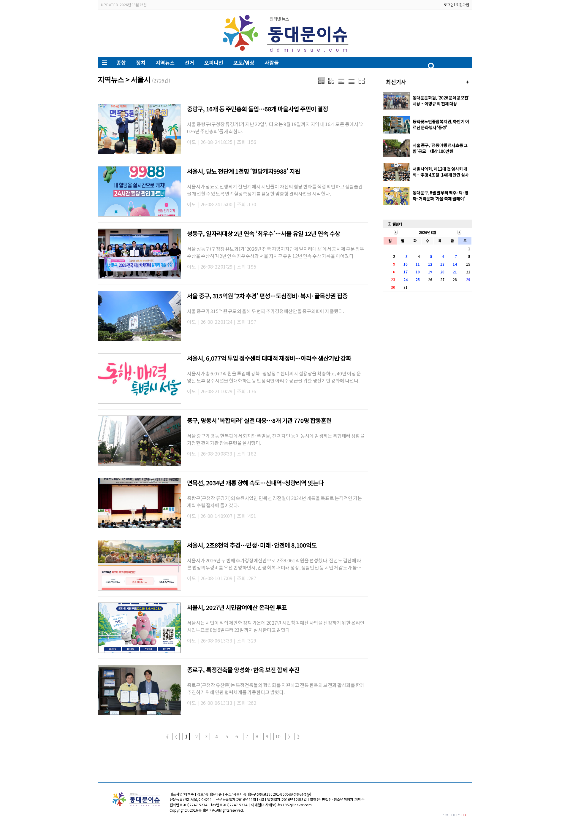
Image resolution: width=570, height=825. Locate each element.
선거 (189, 62)
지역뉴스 (165, 62)
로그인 (449, 4)
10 (278, 736)
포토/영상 (243, 62)
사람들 (272, 62)
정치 (140, 62)
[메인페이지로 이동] (285, 52)
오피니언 (213, 62)
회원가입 (462, 4)
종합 (121, 62)
